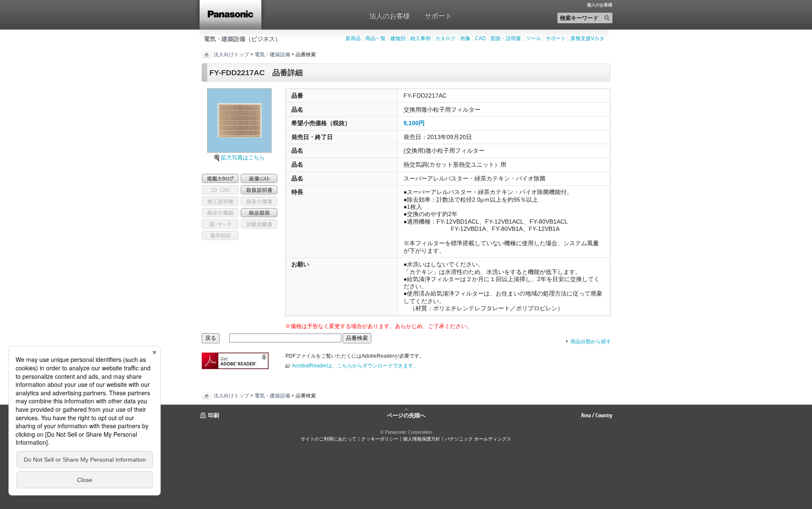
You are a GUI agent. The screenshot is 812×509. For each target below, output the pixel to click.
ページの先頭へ (406, 414)
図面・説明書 (506, 38)
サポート (438, 15)
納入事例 (420, 38)
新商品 (353, 38)
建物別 (398, 38)
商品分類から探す (591, 342)
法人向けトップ (231, 54)
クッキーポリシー (379, 438)
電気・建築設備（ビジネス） (242, 39)
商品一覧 (375, 38)
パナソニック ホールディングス (478, 438)
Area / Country (596, 415)
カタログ (445, 38)
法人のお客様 (389, 15)
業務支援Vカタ (587, 38)
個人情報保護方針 (421, 438)
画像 (465, 38)
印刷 (213, 415)
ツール (533, 38)
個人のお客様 (599, 5)
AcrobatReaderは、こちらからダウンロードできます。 (355, 366)
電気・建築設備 (272, 54)
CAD (480, 38)
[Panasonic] (230, 15)
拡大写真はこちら (243, 157)
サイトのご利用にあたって (329, 438)
